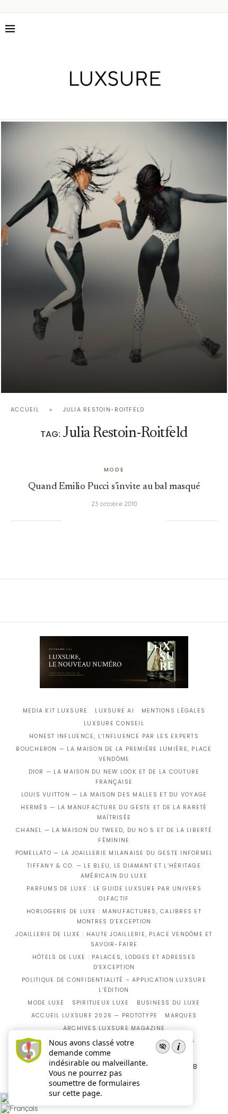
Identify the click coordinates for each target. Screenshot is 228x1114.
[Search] (217, 28)
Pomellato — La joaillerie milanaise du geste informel (114, 853)
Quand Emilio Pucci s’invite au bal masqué (113, 487)
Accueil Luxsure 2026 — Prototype (94, 1015)
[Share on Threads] (136, 520)
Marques (181, 1015)
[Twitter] (92, 104)
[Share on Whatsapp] (125, 520)
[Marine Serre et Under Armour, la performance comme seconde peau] (114, 257)
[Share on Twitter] (93, 520)
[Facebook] (77, 104)
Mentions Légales (173, 711)
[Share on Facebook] (82, 520)
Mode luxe (46, 1003)
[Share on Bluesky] (147, 520)
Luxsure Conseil (114, 723)
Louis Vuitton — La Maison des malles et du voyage (114, 795)
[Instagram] (107, 104)
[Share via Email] (158, 520)
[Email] (151, 104)
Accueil (25, 410)
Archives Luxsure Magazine (114, 1028)
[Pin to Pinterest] (104, 520)
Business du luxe (168, 1003)
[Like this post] (69, 520)
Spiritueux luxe (100, 1003)
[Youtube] (136, 104)
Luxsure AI (114, 711)
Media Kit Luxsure (55, 711)
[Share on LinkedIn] (115, 520)
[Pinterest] (122, 104)
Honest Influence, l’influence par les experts (114, 736)
